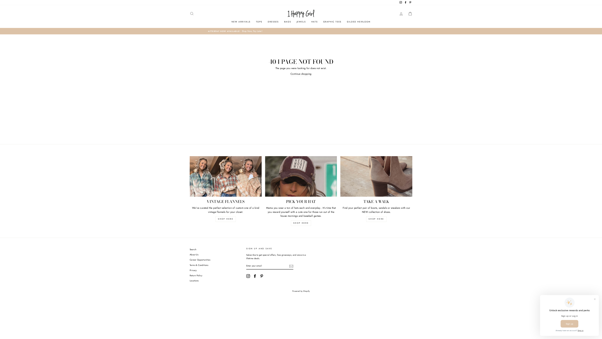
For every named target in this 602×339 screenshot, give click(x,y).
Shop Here (301, 223)
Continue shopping (301, 74)
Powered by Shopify (301, 291)
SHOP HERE (225, 219)
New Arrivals (241, 21)
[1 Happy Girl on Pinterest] (262, 276)
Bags (287, 21)
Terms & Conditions (199, 265)
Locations (194, 280)
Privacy (193, 270)
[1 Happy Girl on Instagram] (248, 276)
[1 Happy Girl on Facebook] (255, 276)
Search (193, 249)
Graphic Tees (332, 21)
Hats (314, 21)
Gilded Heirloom (358, 21)
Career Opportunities (200, 259)
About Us (194, 254)
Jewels (301, 21)
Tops (259, 21)
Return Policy (196, 275)
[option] (301, 31)
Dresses (273, 21)
